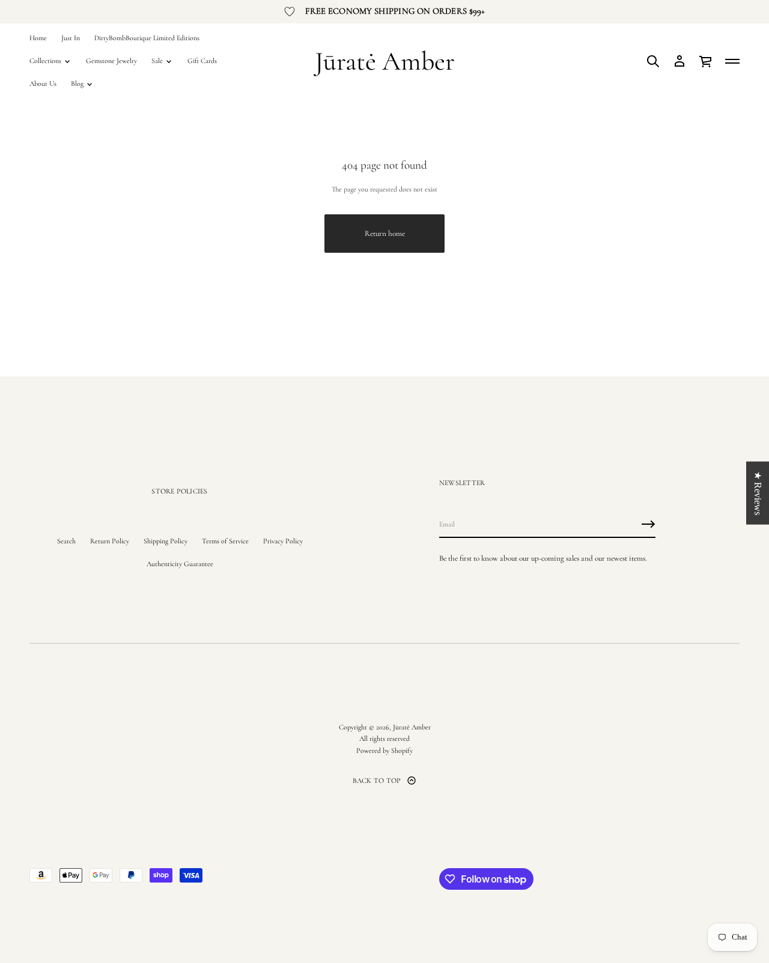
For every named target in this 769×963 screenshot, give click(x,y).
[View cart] (706, 61)
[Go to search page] (653, 61)
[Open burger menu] (732, 61)
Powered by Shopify (384, 750)
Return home (385, 233)
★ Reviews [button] (758, 493)
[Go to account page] (679, 61)
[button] (653, 61)
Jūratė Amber (385, 61)
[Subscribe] (648, 524)
